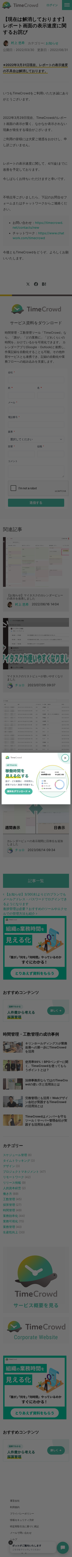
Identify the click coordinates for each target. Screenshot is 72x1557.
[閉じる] (65, 758)
